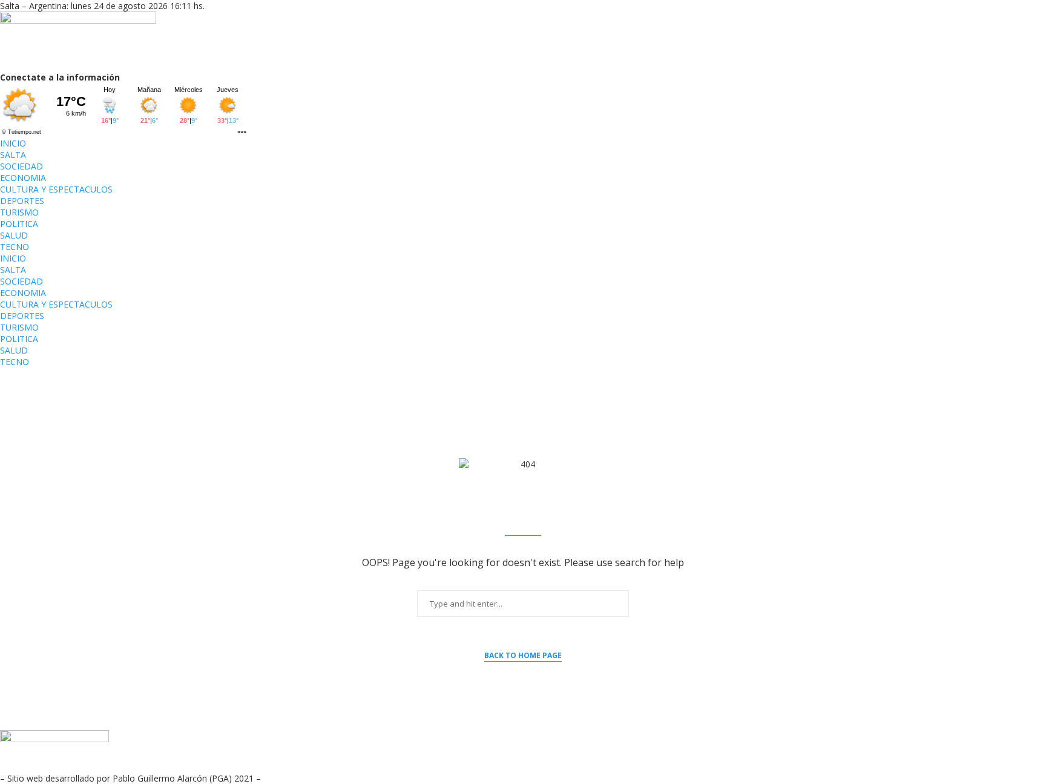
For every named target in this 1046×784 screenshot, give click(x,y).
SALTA (13, 154)
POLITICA (19, 223)
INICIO (13, 143)
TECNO (14, 246)
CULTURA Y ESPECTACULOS (56, 189)
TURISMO (19, 212)
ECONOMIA (23, 177)
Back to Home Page (523, 655)
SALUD (14, 235)
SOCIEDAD (21, 166)
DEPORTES (22, 200)
